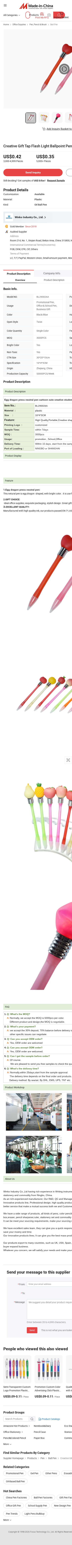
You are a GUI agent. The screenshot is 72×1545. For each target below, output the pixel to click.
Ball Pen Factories (43, 1497)
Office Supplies (19, 24)
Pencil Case (40, 1432)
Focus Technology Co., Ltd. (42, 1531)
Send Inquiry (33, 172)
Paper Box (39, 1438)
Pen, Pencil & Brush (38, 24)
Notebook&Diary (42, 1425)
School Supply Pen (37, 1505)
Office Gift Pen (13, 1505)
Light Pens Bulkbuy (35, 1513)
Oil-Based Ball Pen (15, 1481)
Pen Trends (12, 1513)
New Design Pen (62, 1505)
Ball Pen (54, 24)
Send (32, 1330)
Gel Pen (34, 1473)
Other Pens (51, 1473)
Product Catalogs (50, 1419)
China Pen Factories (16, 1497)
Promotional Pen (14, 1473)
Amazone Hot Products (15, 1425)
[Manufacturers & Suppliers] (36, 6)
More (6, 1519)
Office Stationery (12, 1432)
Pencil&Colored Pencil (14, 1438)
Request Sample (56, 180)
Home (6, 24)
